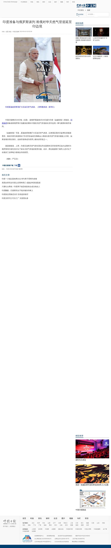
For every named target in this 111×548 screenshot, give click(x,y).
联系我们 (12, 526)
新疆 (82, 525)
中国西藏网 (97, 529)
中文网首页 (24, 2)
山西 (49, 523)
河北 (43, 523)
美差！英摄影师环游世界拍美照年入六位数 (92, 485)
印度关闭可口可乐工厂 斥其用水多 (15, 198)
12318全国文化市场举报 (62, 541)
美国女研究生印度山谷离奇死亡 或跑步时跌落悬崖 (21, 183)
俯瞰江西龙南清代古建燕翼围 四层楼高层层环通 (83, 40)
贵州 (66, 525)
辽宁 (54, 523)
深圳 (87, 525)
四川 (55, 525)
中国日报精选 (81, 510)
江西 (92, 523)
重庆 (50, 525)
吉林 (59, 523)
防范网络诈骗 (51, 536)
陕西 (77, 525)
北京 (33, 523)
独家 (88, 10)
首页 (24, 518)
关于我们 (5, 526)
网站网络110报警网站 (78, 541)
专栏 (67, 2)
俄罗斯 (21, 169)
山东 (98, 523)
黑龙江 (66, 523)
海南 (45, 525)
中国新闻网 (26, 531)
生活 (49, 2)
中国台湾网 (88, 529)
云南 (61, 525)
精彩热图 (79, 23)
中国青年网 (69, 529)
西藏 (71, 525)
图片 (55, 2)
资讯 (38, 2)
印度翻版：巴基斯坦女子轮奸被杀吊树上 (17, 190)
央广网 (105, 529)
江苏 (77, 523)
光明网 (34, 531)
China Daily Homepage (10, 2)
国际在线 (60, 529)
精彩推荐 (79, 436)
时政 (32, 2)
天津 (38, 523)
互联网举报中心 (39, 536)
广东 (34, 525)
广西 (39, 525)
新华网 (40, 529)
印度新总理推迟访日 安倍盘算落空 (15, 194)
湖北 (24, 525)
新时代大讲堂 (81, 460)
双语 (73, 2)
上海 (71, 523)
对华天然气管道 (13, 169)
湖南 (29, 525)
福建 (87, 523)
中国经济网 (78, 529)
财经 (43, 2)
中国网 (47, 529)
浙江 (82, 523)
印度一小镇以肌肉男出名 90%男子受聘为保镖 (19, 179)
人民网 (34, 529)
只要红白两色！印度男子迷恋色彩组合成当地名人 (21, 186)
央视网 (54, 529)
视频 (61, 2)
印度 (7, 169)
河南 (103, 523)
